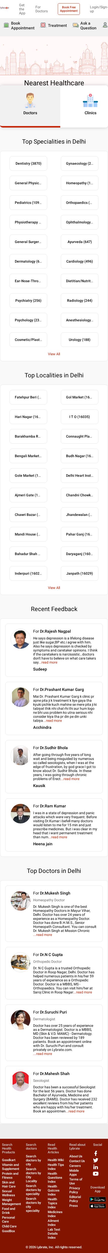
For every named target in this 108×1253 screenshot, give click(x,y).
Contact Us (77, 1161)
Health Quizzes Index (54, 1190)
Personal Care (8, 1219)
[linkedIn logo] (96, 1169)
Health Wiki (56, 1160)
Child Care (9, 1226)
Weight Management (11, 1202)
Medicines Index (55, 1214)
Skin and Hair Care (9, 1184)
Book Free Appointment (69, 9)
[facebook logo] (96, 1155)
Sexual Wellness (8, 1193)
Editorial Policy (75, 1199)
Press (73, 1206)
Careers (75, 1166)
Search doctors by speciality (33, 1190)
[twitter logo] (96, 1162)
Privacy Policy (74, 1190)
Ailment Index (53, 1223)
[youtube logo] (96, 1175)
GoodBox (8, 1231)
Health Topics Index (52, 1203)
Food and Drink (8, 1211)
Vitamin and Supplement (10, 1167)
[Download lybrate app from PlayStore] (97, 1201)
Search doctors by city (33, 1160)
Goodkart (8, 1160)
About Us (75, 1156)
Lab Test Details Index (54, 1233)
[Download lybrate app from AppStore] (97, 1207)
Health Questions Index (55, 1177)
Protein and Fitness (10, 1175)
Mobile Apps (74, 1172)
